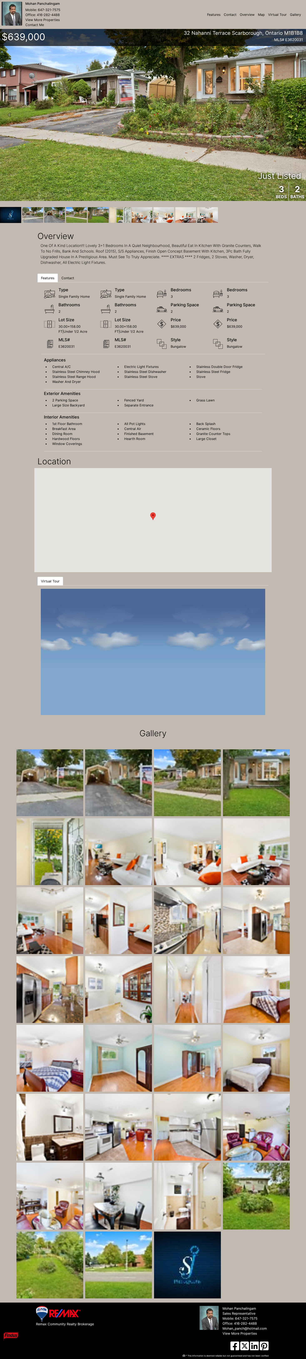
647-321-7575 (49, 10)
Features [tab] (47, 278)
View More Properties (42, 20)
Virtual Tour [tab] (50, 581)
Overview (247, 14)
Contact (230, 14)
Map (261, 14)
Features (213, 14)
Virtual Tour (277, 14)
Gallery (295, 14)
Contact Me (34, 25)
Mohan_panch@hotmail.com (245, 1328)
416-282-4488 (48, 15)
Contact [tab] (67, 278)
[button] (9, 115)
